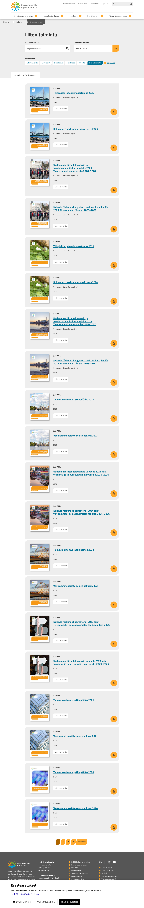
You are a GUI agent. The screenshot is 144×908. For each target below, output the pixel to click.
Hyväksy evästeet (69, 902)
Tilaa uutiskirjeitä (108, 870)
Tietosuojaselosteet (109, 879)
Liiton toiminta (61, 108)
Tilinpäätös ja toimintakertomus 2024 (73, 246)
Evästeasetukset (23, 902)
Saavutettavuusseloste (110, 876)
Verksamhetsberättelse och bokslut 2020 (75, 808)
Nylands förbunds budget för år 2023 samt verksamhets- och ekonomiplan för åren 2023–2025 (81, 623)
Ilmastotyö (73, 16)
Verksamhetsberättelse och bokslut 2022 (75, 586)
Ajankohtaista (82, 4)
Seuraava (82, 842)
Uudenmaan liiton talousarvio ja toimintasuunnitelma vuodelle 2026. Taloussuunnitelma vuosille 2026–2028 (74, 168)
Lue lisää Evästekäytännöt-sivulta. (25, 894)
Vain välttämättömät (46, 902)
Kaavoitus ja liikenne (51, 16)
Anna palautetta (108, 867)
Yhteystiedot (95, 4)
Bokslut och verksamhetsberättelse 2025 (75, 129)
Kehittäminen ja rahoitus (23, 16)
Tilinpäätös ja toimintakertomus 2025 (73, 93)
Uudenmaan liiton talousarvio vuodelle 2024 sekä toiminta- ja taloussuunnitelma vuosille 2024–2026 (81, 473)
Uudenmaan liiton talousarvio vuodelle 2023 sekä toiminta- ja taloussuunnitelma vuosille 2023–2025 (81, 662)
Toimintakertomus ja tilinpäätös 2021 (73, 700)
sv (104, 4)
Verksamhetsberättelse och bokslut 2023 (75, 435)
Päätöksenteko (93, 16)
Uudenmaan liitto (69, 4)
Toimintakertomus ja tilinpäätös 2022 (73, 550)
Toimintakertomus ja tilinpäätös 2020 (73, 772)
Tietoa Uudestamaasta (118, 16)
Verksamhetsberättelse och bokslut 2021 (75, 736)
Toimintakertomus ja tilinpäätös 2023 (73, 399)
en (107, 4)
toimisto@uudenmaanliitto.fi (48, 878)
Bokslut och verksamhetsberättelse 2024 (75, 282)
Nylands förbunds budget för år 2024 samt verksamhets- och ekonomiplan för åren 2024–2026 (81, 512)
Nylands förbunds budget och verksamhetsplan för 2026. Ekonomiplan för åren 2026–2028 (80, 208)
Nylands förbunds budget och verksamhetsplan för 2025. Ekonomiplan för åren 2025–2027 (80, 361)
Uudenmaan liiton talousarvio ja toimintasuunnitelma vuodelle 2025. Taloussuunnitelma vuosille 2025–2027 (74, 321)
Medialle (105, 873)
